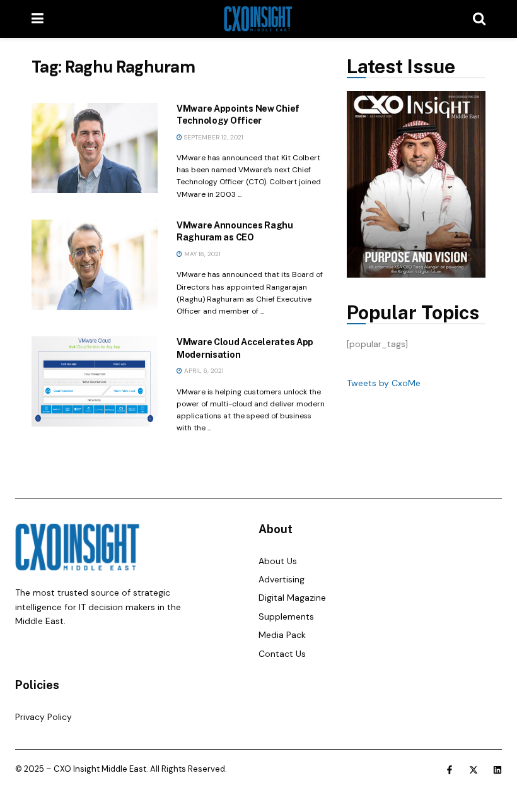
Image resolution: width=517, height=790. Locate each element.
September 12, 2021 (212, 137)
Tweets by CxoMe (384, 383)
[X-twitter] (473, 769)
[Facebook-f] (449, 769)
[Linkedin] (497, 769)
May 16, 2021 (201, 254)
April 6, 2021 (203, 371)
